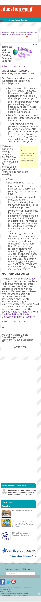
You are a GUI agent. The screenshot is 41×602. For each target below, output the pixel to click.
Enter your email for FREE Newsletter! (20, 569)
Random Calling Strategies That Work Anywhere (14, 593)
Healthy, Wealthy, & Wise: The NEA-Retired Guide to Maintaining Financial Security (20, 314)
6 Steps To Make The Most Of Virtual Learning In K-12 (16, 595)
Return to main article (14, 66)
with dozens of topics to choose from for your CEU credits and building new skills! (22, 493)
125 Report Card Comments (22, 511)
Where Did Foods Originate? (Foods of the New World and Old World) (22, 524)
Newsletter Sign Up (19, 20)
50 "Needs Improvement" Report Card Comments (21, 534)
